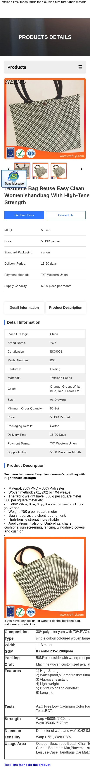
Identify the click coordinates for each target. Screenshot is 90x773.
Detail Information (24, 307)
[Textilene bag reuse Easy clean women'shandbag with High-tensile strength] (45, 118)
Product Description (65, 307)
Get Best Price (24, 215)
